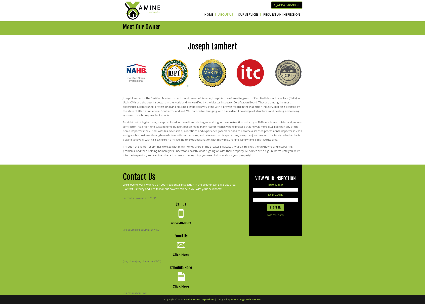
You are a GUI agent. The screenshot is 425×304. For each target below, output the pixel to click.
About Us (225, 14)
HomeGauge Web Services (246, 299)
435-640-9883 (181, 223)
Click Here (181, 254)
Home (208, 14)
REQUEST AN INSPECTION (281, 14)
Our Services (248, 14)
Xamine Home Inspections (199, 299)
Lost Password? (275, 215)
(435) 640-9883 (288, 5)
